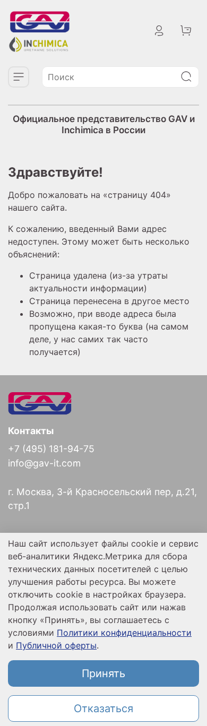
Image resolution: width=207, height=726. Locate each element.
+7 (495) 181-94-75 (51, 448)
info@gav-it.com (44, 463)
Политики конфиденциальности (124, 632)
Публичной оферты (56, 645)
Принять (103, 673)
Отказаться (103, 708)
